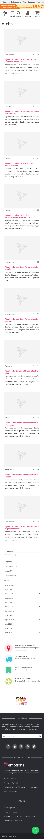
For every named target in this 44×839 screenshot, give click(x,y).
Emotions (14, 764)
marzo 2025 (9, 602)
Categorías (8, 562)
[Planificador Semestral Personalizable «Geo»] (22, 352)
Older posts (9, 551)
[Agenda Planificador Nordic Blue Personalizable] (22, 144)
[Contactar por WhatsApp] (35, 830)
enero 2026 (9, 594)
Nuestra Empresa (10, 778)
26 (33, 54)
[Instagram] (21, 746)
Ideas (8, 571)
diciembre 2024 (10, 611)
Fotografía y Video (10, 812)
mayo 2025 (9, 598)
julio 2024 (8, 624)
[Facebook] (8, 746)
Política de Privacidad (11, 783)
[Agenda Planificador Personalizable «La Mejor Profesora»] (22, 507)
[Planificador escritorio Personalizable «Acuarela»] (22, 300)
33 (38, 54)
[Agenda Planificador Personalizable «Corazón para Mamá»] (22, 40)
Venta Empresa (29, 2)
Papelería (8, 366)
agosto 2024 (9, 620)
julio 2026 (8, 589)
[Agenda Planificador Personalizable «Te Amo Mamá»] (22, 92)
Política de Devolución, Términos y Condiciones (21, 787)
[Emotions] (6, 13)
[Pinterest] (27, 746)
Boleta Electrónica (10, 791)
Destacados (9, 55)
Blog (38, 2)
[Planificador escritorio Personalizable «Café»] (22, 248)
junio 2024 (8, 628)
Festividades (11, 566)
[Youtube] (14, 746)
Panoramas (10, 575)
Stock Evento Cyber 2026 (13, 820)
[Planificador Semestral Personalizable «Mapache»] (22, 403)
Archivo (6, 580)
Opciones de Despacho (12, 2)
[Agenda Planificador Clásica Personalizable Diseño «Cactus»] (22, 196)
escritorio (8, 470)
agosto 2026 (9, 585)
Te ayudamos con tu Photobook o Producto (19, 816)
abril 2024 (8, 632)
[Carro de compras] (37, 13)
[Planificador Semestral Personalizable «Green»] (22, 455)
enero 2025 (9, 607)
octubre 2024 (10, 615)
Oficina (7, 158)
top (41, 836)
